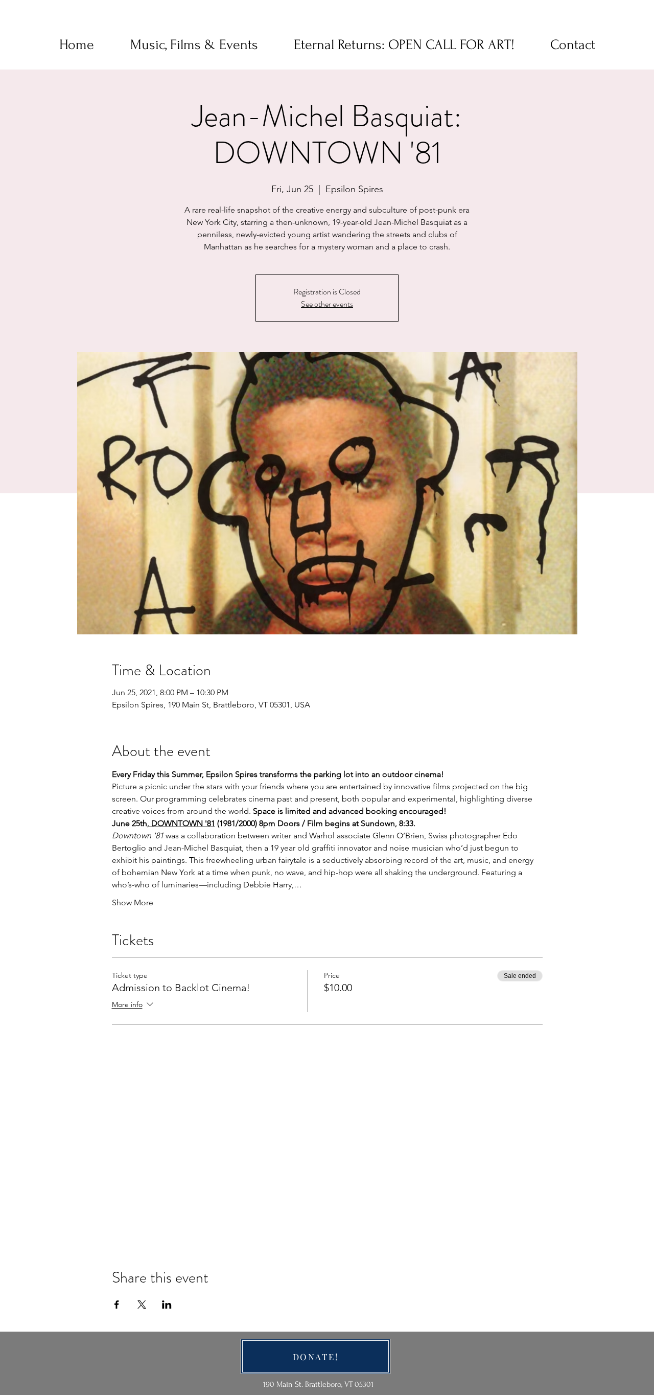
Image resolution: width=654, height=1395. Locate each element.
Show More (132, 902)
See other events (327, 304)
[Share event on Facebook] (117, 1304)
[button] (572, 45)
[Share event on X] (142, 1304)
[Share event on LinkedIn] (167, 1304)
